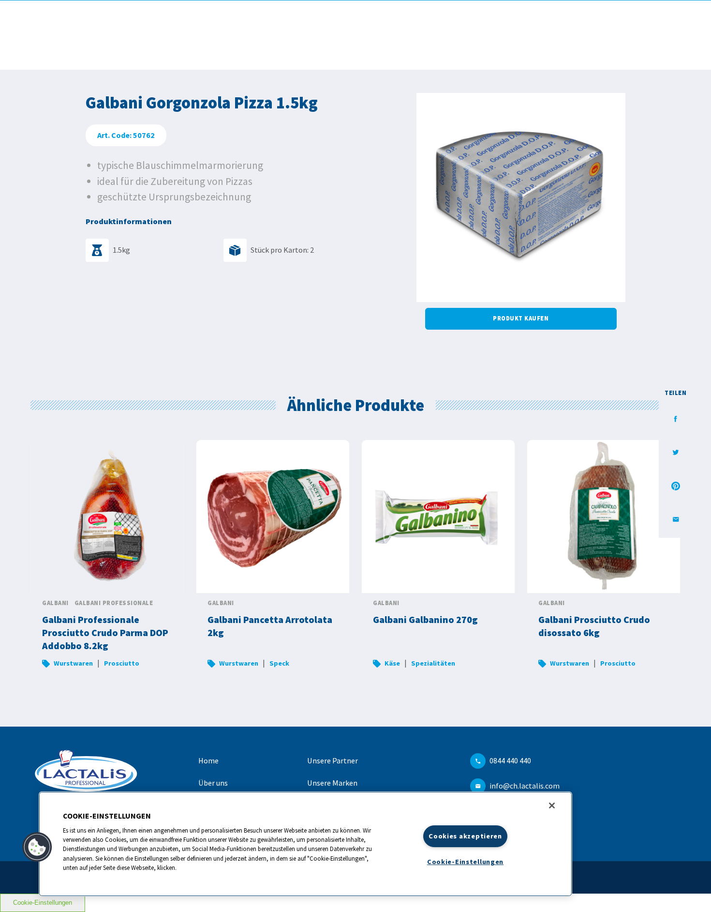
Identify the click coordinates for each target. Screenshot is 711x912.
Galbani (55, 603)
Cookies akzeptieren (465, 836)
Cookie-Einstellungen (42, 902)
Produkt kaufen (520, 318)
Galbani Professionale (113, 603)
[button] (37, 847)
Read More (107, 560)
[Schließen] (552, 805)
